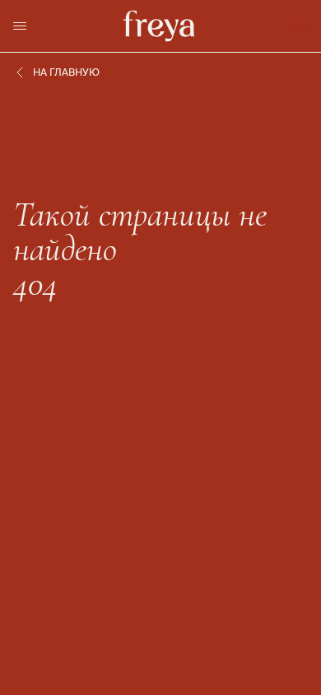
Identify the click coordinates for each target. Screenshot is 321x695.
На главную (66, 72)
